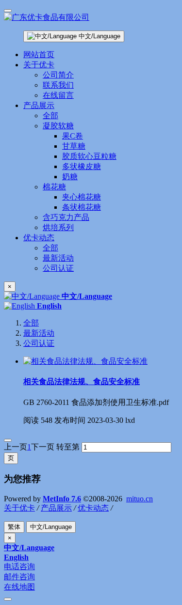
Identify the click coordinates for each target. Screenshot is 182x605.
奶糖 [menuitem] (70, 176)
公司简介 (58, 75)
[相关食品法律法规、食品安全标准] (85, 361)
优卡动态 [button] (38, 237)
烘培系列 (58, 227)
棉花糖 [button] (54, 187)
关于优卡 (19, 508)
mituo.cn (139, 499)
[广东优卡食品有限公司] (91, 18)
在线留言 (58, 95)
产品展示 (56, 508)
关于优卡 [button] (38, 65)
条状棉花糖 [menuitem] (81, 207)
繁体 (14, 526)
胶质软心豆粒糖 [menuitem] (89, 156)
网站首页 (38, 54)
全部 (50, 115)
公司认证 (58, 268)
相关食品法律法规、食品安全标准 (81, 381)
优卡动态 (93, 508)
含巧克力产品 (66, 217)
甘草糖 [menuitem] (73, 146)
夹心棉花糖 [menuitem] (81, 197)
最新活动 (58, 258)
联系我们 (58, 85)
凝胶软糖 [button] (58, 126)
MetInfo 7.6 (62, 499)
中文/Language (98, 36)
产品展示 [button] (38, 105)
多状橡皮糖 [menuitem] (81, 166)
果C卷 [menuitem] (72, 136)
